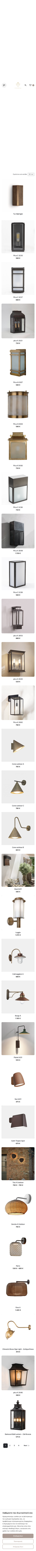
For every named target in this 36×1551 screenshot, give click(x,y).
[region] (18, 1530)
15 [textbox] (29, 174)
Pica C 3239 (18, 592)
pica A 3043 (18, 679)
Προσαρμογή (18, 1541)
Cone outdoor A (18, 764)
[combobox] (31, 174)
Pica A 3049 (18, 551)
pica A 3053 (18, 636)
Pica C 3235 (18, 256)
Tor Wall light (18, 214)
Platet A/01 (18, 1057)
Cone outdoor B (18, 847)
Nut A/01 (18, 1099)
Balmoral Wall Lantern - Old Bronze (18, 1434)
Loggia (18, 932)
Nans (18, 1266)
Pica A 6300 (18, 424)
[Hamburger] (4, 85)
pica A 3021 (18, 341)
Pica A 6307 (18, 382)
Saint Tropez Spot (18, 1141)
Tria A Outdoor (18, 1182)
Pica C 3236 (18, 507)
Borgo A (18, 1016)
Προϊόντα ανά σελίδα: (20, 174)
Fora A (18, 1307)
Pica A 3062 (18, 722)
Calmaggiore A (18, 974)
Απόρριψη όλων (18, 1547)
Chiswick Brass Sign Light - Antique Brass (18, 1349)
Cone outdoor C (18, 806)
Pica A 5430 (18, 466)
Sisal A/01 (18, 889)
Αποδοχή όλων (18, 1536)
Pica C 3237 (18, 297)
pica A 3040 (18, 1393)
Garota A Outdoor (18, 1224)
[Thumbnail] (18, 85)
